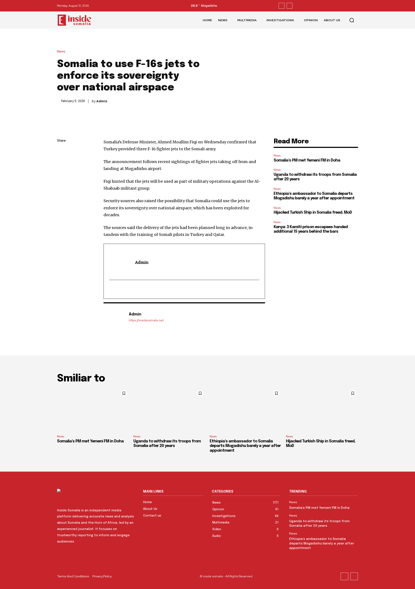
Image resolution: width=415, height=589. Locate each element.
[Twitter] (289, 6)
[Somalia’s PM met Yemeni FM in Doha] (93, 409)
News (61, 51)
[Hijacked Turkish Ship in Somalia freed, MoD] (322, 409)
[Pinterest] (61, 171)
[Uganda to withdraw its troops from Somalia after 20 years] (169, 409)
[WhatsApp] (61, 181)
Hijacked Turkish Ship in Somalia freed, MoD (313, 212)
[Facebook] (281, 6)
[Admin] (114, 317)
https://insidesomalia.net (146, 320)
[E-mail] (112, 289)
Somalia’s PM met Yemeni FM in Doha (307, 160)
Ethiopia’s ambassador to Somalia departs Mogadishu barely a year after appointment (245, 446)
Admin (101, 101)
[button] (351, 20)
